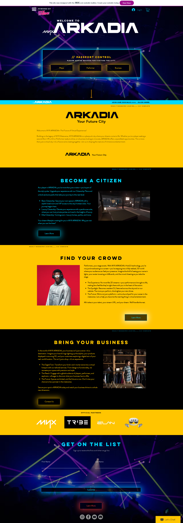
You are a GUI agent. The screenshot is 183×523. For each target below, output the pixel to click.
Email (44, 476)
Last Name (99, 462)
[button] (148, 10)
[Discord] (100, 517)
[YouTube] (94, 517)
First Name (46, 462)
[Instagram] (82, 517)
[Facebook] (88, 517)
